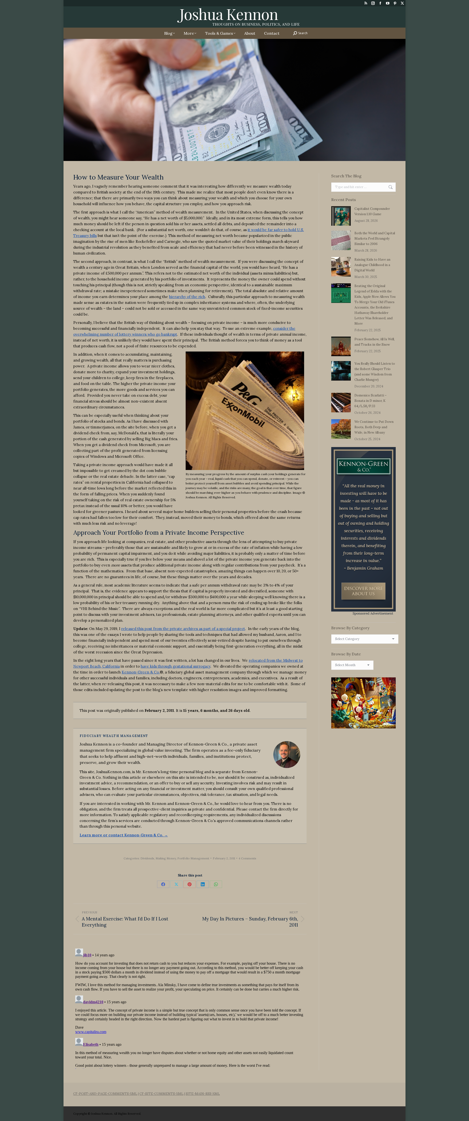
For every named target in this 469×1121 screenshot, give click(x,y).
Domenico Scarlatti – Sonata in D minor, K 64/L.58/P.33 (370, 400)
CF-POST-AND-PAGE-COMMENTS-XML (105, 1094)
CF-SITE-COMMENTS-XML (161, 1094)
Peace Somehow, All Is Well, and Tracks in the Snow (374, 342)
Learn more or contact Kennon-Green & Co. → (124, 835)
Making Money (166, 858)
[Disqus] (190, 1008)
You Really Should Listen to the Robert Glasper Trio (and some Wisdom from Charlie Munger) (374, 372)
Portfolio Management (193, 858)
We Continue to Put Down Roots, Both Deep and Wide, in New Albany (374, 427)
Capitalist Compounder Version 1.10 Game (372, 211)
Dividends (147, 858)
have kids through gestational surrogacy (175, 666)
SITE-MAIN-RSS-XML (203, 1094)
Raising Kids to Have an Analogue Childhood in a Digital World (372, 264)
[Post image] (341, 216)
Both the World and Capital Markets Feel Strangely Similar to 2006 (374, 238)
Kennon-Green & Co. (141, 672)
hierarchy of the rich (187, 296)
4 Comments (247, 858)
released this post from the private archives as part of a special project (183, 628)
